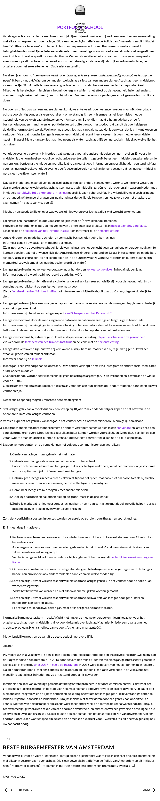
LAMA (146, 790)
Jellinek (37, 359)
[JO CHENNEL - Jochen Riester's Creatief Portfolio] (80, 10)
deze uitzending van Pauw (128, 225)
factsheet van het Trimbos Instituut (48, 230)
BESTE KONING (20, 790)
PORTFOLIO (69, 27)
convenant (124, 427)
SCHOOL (94, 27)
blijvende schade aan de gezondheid (121, 337)
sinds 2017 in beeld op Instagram (56, 664)
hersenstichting (108, 230)
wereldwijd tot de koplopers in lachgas (42, 192)
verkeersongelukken (100, 269)
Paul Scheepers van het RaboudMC (88, 313)
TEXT (6, 738)
